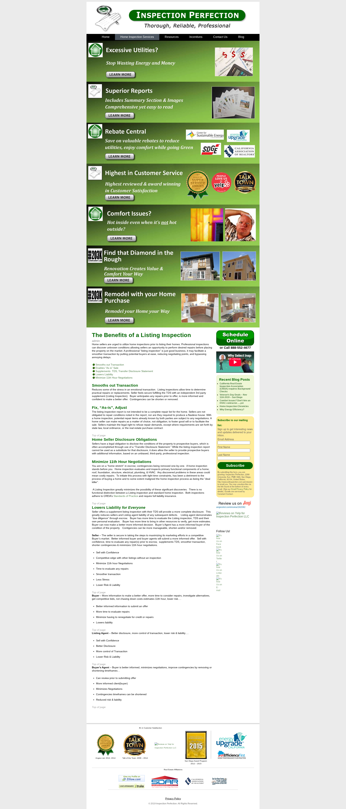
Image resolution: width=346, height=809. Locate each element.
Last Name (224, 454)
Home (106, 36)
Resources (172, 36)
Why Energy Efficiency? (232, 409)
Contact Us (220, 36)
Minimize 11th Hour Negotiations (113, 377)
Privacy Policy (173, 798)
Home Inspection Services (137, 36)
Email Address (226, 439)
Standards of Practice (126, 496)
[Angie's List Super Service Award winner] (106, 745)
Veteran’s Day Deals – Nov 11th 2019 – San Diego (233, 396)
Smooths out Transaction (109, 364)
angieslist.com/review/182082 (230, 507)
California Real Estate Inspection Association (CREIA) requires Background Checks (235, 387)
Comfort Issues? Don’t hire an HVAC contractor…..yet (235, 401)
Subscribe (235, 465)
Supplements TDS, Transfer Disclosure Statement (124, 371)
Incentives (195, 36)
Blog (241, 36)
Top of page (99, 435)
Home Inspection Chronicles (234, 406)
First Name (224, 447)
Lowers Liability (104, 374)
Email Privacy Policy (240, 488)
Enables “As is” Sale (106, 367)
